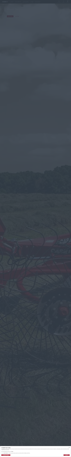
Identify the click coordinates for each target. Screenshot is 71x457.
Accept (66, 455)
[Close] (69, 447)
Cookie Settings (6, 455)
